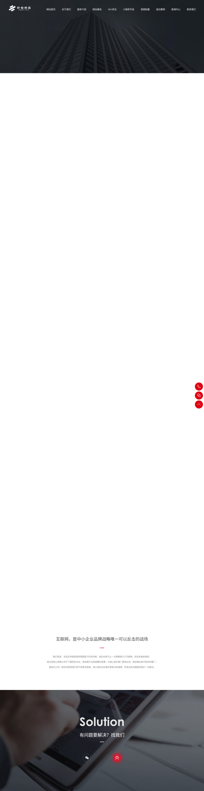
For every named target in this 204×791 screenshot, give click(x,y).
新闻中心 (175, 9)
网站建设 (97, 9)
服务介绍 (81, 9)
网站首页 (50, 9)
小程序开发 (128, 9)
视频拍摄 (145, 9)
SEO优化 (112, 9)
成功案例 (160, 9)
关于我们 (66, 9)
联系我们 (191, 9)
